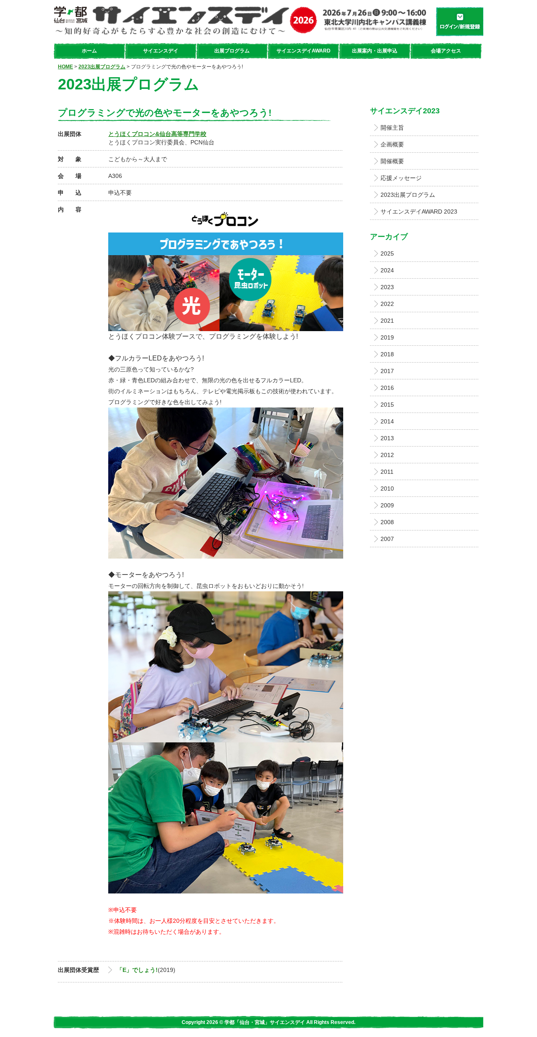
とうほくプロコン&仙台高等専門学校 (157, 134)
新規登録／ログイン (458, 21)
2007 (387, 538)
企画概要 (392, 144)
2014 (387, 421)
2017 (387, 371)
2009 (387, 505)
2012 (387, 455)
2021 (387, 320)
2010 (387, 488)
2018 (387, 354)
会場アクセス (446, 51)
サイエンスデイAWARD (303, 51)
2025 (387, 253)
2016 (387, 387)
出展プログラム (232, 51)
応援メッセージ (401, 178)
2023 (387, 287)
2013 (387, 438)
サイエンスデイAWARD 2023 (419, 211)
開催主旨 (392, 127)
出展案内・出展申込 (374, 51)
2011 (387, 471)
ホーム (89, 51)
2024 (387, 270)
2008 (387, 522)
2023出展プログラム (101, 67)
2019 (387, 337)
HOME (65, 67)
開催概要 (392, 161)
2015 (387, 404)
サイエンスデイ (160, 51)
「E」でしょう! (137, 969)
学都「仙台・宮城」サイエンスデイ (241, 21)
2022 (387, 303)
